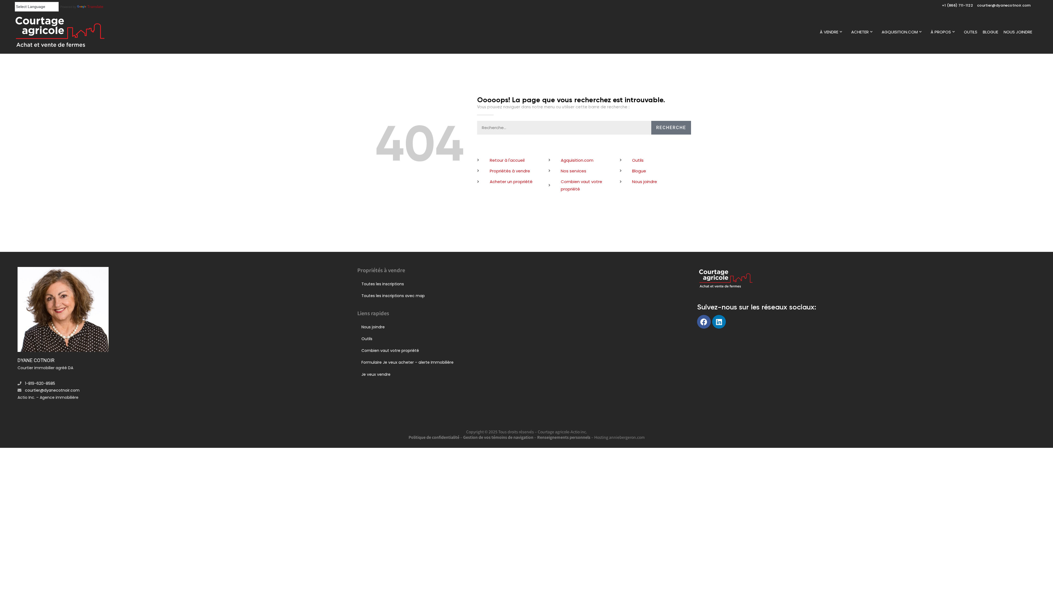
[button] (832, 32)
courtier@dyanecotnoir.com (1004, 5)
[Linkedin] (719, 322)
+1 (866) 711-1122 (957, 5)
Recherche (671, 127)
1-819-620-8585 (40, 383)
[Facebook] (704, 322)
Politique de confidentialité (434, 437)
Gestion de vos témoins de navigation (498, 437)
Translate (95, 6)
